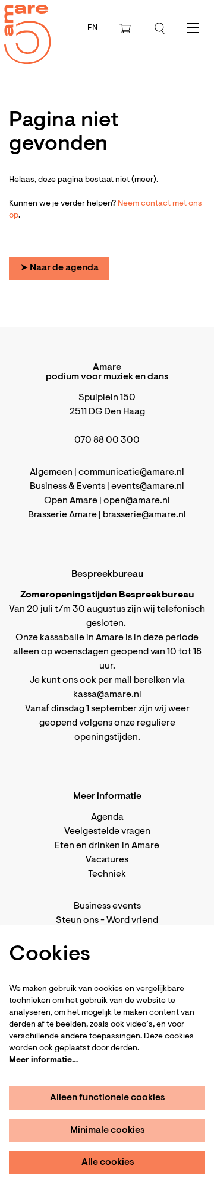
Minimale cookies (107, 1130)
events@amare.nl (147, 486)
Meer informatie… (43, 1060)
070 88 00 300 (107, 440)
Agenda (107, 817)
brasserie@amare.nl (144, 515)
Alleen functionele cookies (107, 1097)
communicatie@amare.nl (131, 472)
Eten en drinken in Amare (107, 846)
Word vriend (132, 920)
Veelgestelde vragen (107, 831)
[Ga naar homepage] (21, 24)
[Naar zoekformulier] (160, 28)
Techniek (107, 874)
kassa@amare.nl (107, 694)
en (92, 28)
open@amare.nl (136, 501)
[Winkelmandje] (126, 28)
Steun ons (77, 920)
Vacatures (107, 860)
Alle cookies (107, 1162)
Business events (107, 906)
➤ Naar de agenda (59, 268)
